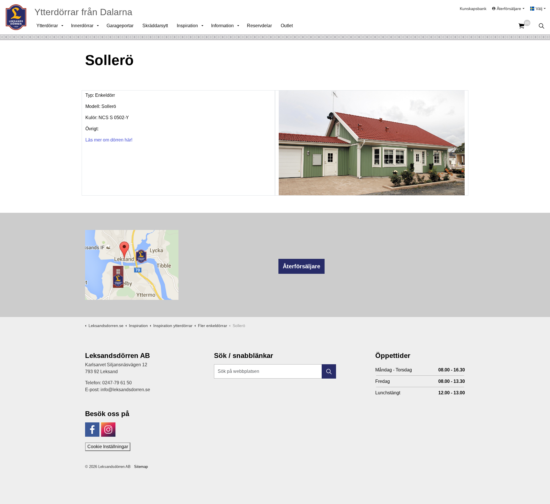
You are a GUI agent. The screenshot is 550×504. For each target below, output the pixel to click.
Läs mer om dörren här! (108, 139)
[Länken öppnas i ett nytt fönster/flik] (92, 429)
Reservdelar (259, 25)
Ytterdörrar (47, 25)
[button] (329, 371)
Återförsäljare (301, 266)
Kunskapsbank (473, 8)
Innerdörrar (82, 25)
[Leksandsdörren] (16, 17)
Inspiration (187, 25)
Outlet (287, 25)
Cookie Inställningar (107, 446)
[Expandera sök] (541, 25)
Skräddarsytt (155, 25)
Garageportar (120, 25)
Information (222, 25)
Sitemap (141, 466)
